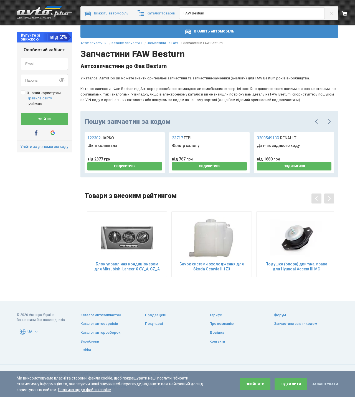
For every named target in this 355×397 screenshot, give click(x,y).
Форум (280, 315)
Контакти (217, 341)
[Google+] (52, 133)
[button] (36, 332)
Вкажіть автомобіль (214, 31)
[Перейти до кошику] (348, 13)
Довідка (216, 332)
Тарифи (215, 315)
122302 (100, 138)
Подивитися (124, 166)
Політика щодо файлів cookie (84, 390)
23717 (181, 138)
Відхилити (290, 384)
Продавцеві (155, 315)
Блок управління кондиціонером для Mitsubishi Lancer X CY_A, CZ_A (127, 266)
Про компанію (221, 323)
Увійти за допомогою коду (44, 146)
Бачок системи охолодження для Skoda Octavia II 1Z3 (211, 266)
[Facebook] (36, 133)
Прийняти (255, 384)
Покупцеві (154, 323)
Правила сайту (39, 98)
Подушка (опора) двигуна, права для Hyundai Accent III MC (296, 266)
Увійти (44, 119)
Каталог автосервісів (99, 323)
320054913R (276, 138)
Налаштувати (324, 384)
